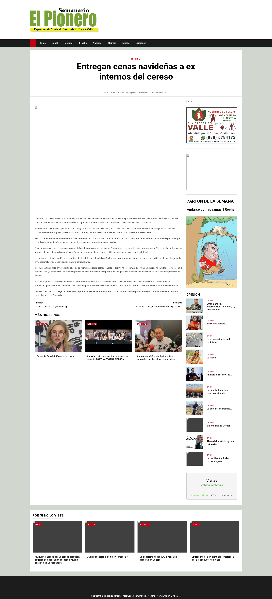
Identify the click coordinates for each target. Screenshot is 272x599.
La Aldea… (212, 357)
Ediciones (141, 43)
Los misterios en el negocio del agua (52, 304)
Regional (68, 43)
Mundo (126, 43)
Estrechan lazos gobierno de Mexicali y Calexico (158, 304)
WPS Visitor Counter (221, 495)
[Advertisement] (80, 585)
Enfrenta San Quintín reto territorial (56, 356)
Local (55, 43)
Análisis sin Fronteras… (219, 374)
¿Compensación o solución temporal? (107, 556)
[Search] (240, 43)
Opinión (112, 43)
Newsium (161, 595)
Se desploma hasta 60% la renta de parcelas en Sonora (158, 558)
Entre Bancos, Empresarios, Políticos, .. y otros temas (221, 306)
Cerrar (189, 101)
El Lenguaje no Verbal (218, 425)
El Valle (83, 43)
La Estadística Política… (219, 408)
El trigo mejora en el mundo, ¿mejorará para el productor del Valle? (213, 558)
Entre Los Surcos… (217, 323)
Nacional (97, 43)
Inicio (43, 43)
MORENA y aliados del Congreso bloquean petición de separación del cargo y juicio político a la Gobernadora (57, 559)
